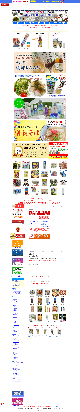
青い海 (15, 309)
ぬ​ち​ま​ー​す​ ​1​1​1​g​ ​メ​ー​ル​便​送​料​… (38, 335)
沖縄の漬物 (15, 314)
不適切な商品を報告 (45, 281)
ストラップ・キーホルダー (17, 370)
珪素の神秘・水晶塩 (16, 292)
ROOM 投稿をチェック (18, 405)
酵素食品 (14, 289)
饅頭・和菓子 (15, 353)
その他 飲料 (15, 331)
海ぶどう (14, 300)
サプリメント (15, 296)
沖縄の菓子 (15, 334)
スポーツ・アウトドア (16, 379)
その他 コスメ (15, 365)
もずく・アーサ (15, 301)
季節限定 (14, 358)
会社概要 (56, 406)
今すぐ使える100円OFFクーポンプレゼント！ (18, 276)
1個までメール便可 (16, 286)
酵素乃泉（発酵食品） (17, 291)
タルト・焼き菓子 (16, 340)
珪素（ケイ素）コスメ (16, 364)
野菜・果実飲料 (15, 321)
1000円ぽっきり (17, 247)
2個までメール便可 (16, 285)
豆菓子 (14, 352)
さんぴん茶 (15, 326)
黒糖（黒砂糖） (15, 344)
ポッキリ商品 (15, 386)
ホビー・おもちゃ (16, 374)
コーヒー (14, 322)
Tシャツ (14, 378)
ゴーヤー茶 (15, 327)
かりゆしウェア (15, 377)
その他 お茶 (16, 330)
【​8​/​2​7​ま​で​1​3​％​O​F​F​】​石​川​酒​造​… (30, 335)
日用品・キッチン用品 (16, 372)
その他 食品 (15, 317)
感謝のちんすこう (16, 335)
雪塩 (14, 306)
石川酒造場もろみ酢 (16, 293)
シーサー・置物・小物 (16, 369)
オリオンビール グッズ (17, 381)
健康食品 (14, 288)
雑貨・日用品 (15, 368)
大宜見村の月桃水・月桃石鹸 (18, 362)
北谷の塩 (15, 310)
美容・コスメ (15, 361)
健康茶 (14, 323)
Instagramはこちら (18, 265)
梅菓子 (14, 354)
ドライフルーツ (15, 315)
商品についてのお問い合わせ (35, 281)
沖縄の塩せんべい (16, 348)
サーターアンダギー (16, 347)
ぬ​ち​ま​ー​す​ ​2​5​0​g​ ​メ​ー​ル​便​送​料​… (44, 335)
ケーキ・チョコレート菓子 (17, 343)
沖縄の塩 (14, 305)
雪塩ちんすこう (15, 338)
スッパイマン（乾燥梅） (18, 356)
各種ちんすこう (15, 339)
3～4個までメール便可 (16, 284)
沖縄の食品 (15, 299)
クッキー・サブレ (16, 342)
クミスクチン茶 (16, 325)
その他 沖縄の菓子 (16, 357)
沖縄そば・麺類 (15, 313)
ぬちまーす (15, 308)
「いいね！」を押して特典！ (18, 396)
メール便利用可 (15, 280)
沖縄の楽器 (15, 373)
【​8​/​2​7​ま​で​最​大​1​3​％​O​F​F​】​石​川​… (51, 335)
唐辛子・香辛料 (15, 304)
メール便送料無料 (16, 281)
